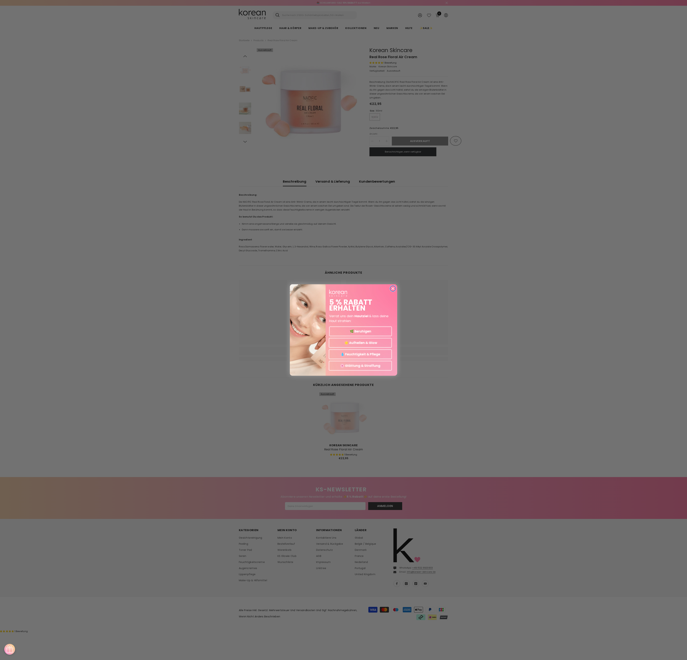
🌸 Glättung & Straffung (360, 366)
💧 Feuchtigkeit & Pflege (360, 354)
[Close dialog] (393, 288)
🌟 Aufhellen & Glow (360, 343)
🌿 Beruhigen (360, 331)
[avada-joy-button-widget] (9, 649)
